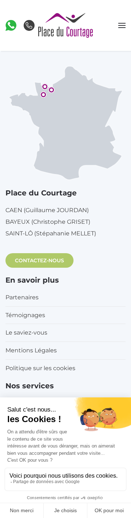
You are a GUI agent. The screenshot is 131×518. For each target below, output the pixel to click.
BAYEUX (47, 221)
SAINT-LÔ (50, 233)
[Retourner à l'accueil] (65, 25)
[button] (10, 25)
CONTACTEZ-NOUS (39, 260)
